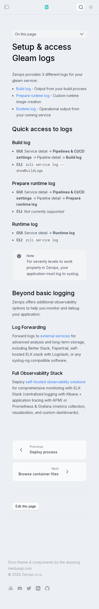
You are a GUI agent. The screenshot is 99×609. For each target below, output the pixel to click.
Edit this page (25, 506)
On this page (25, 34)
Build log (23, 88)
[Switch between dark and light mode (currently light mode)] (91, 7)
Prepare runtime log (33, 95)
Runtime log (26, 109)
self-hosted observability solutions (56, 382)
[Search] (80, 7)
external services (55, 336)
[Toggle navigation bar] (6, 7)
